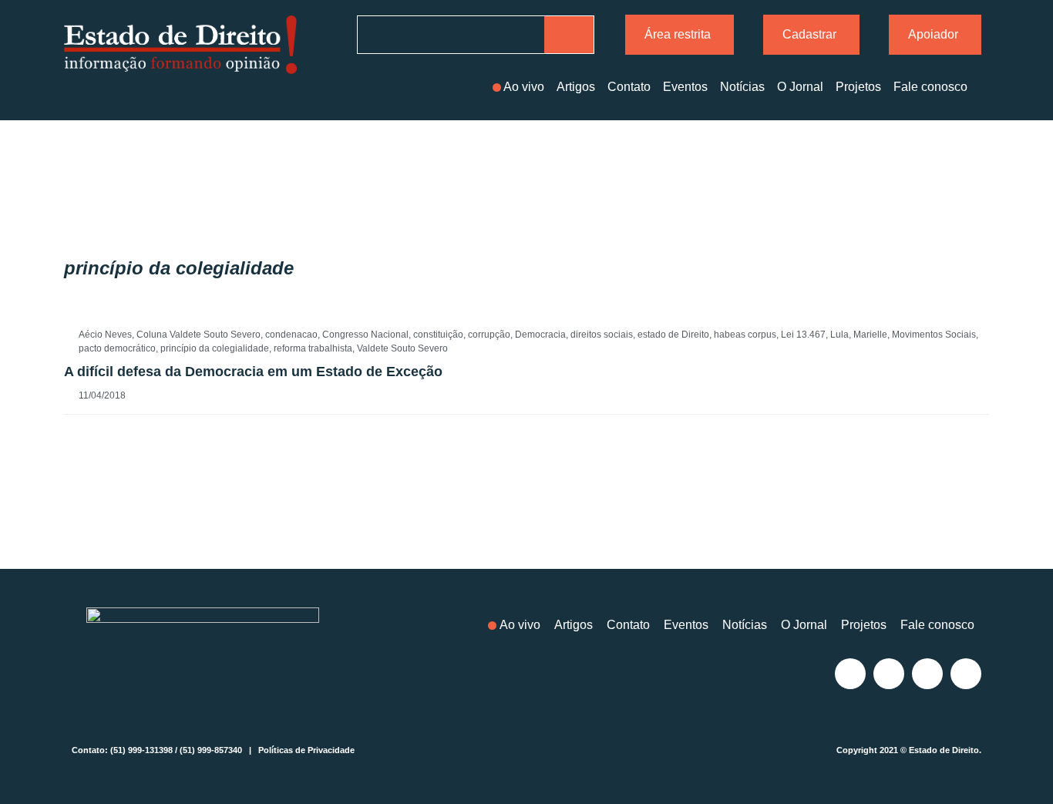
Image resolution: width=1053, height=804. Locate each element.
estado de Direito (673, 334)
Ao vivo (523, 86)
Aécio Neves (105, 334)
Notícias (742, 86)
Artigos (576, 86)
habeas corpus (745, 334)
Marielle (870, 334)
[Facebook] (888, 673)
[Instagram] (850, 673)
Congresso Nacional (365, 334)
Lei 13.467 (803, 334)
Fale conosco (930, 86)
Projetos (858, 86)
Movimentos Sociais (934, 334)
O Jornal (800, 86)
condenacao (291, 334)
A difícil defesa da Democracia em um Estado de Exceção (253, 371)
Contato (629, 86)
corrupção (489, 334)
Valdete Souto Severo (402, 348)
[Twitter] (927, 673)
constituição (438, 334)
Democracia (540, 334)
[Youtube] (965, 673)
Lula (839, 334)
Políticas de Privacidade (306, 750)
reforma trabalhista (313, 348)
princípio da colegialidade (214, 348)
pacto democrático (117, 348)
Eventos (685, 86)
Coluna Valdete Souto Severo (198, 334)
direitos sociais (601, 334)
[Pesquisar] (569, 34)
